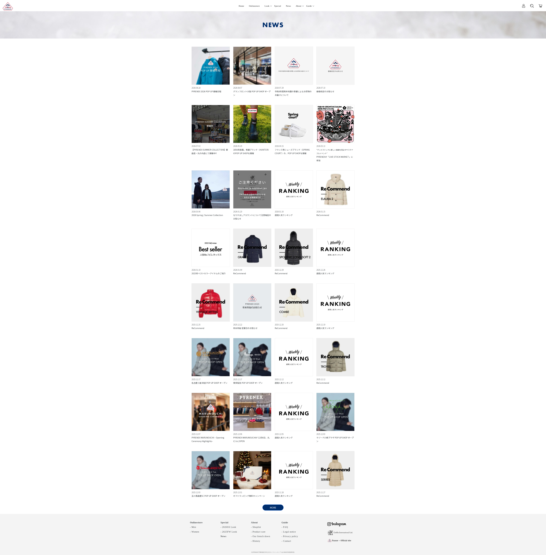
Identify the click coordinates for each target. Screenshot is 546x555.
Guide (285, 522)
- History (255, 541)
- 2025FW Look (229, 532)
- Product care (258, 532)
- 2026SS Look (228, 527)
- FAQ (285, 527)
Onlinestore (196, 522)
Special (224, 522)
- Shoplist (256, 527)
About (254, 522)
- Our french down (260, 536)
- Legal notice (289, 532)
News (223, 536)
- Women (194, 532)
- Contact (286, 541)
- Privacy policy (290, 536)
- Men (193, 527)
